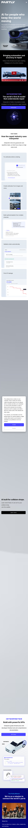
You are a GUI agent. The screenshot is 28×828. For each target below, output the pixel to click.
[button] (26, 2)
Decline (14, 428)
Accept (14, 424)
